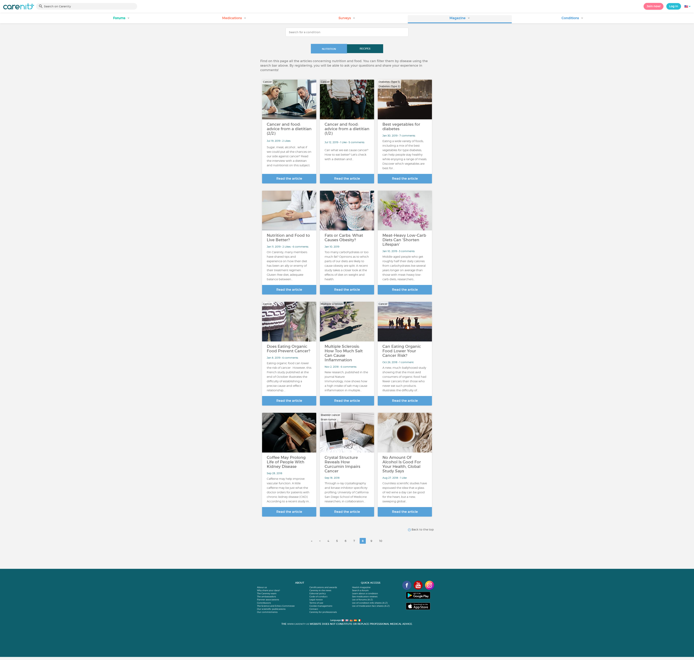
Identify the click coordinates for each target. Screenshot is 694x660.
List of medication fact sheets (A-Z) (370, 606)
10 (380, 541)
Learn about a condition (365, 593)
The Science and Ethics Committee (276, 606)
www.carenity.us (298, 624)
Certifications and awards (323, 587)
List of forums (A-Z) (362, 599)
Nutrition (329, 49)
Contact (313, 609)
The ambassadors (266, 596)
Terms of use (316, 602)
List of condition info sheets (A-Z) (369, 602)
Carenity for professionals (323, 612)
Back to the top (422, 529)
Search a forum (360, 590)
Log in (673, 6)
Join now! (653, 6)
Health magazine (361, 587)
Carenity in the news (320, 590)
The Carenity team (267, 593)
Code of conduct (318, 596)
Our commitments (267, 612)
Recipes (365, 48)
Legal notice (316, 599)
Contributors (264, 602)
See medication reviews (365, 596)
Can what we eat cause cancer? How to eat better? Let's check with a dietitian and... (346, 154)
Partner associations (268, 599)
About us (262, 587)
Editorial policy (317, 593)
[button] (121, 19)
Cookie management (320, 606)
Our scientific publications (271, 609)
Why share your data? (268, 590)
